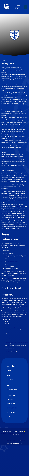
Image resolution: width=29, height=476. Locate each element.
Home (3, 61)
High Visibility (19, 431)
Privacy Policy (21, 433)
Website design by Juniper (14, 443)
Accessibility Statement (7, 433)
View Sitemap (7, 431)
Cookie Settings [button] (14, 435)
